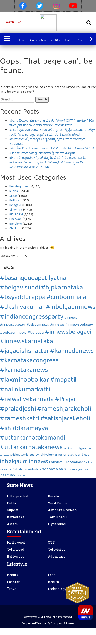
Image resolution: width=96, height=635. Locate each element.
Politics (56, 40)
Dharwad (15, 219)
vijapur (12, 475)
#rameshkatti (19, 419)
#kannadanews (72, 351)
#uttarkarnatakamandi (32, 438)
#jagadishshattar (24, 351)
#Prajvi (65, 400)
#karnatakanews (24, 371)
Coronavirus (38, 40)
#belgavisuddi (20, 288)
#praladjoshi (18, 409)
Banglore (15, 224)
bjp (91, 449)
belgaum (82, 448)
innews (38, 461)
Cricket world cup (22, 455)
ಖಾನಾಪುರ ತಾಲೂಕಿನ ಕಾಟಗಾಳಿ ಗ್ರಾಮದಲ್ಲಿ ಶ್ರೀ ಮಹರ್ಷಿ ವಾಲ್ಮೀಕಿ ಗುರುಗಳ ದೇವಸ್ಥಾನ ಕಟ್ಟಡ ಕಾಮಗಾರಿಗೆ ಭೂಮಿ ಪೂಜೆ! (52, 132)
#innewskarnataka (26, 342)
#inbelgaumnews (71, 307)
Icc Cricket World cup (73, 455)
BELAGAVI (16, 214)
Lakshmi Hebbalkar (66, 462)
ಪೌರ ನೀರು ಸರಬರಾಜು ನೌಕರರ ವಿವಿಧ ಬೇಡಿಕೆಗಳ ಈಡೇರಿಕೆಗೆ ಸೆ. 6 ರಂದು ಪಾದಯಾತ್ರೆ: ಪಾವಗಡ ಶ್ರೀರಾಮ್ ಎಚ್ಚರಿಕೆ (51, 151)
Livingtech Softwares (62, 623)
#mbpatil (63, 380)
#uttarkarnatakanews (31, 448)
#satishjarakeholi (65, 419)
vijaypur (22, 475)
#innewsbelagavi (68, 332)
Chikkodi (15, 228)
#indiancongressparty (31, 317)
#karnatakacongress (29, 361)
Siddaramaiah (51, 469)
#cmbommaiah (68, 298)
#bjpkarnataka (62, 288)
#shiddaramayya (24, 429)
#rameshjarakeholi (64, 409)
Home (21, 40)
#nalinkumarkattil (26, 390)
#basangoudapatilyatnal (34, 278)
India (68, 40)
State (13, 196)
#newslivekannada (27, 400)
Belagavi (15, 205)
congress (4, 455)
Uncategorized (19, 187)
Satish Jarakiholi (25, 469)
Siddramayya (73, 470)
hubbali (14, 191)
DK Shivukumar (46, 455)
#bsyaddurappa (22, 298)
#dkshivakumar (22, 307)
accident (69, 448)
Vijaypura (15, 210)
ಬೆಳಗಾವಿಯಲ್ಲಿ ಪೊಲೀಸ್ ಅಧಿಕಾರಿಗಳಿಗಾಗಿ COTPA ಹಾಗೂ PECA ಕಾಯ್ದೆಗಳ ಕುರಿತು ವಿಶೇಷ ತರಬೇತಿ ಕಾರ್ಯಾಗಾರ (51, 123)
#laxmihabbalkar (24, 380)
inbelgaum (14, 461)
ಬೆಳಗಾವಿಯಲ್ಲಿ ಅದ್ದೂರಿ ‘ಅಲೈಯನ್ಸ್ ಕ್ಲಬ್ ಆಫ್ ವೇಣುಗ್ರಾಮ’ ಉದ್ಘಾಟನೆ (48, 142)
